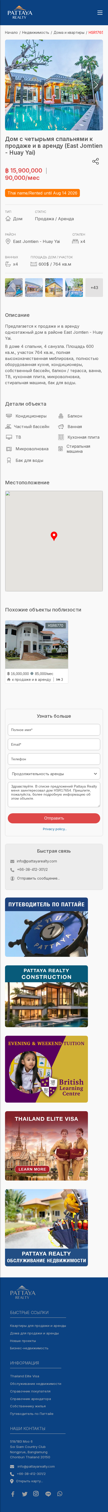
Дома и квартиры (68, 32)
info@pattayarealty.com (37, 861)
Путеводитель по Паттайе (31, 1414)
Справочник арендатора (30, 1399)
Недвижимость (35, 32)
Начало (11, 32)
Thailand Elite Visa (24, 1376)
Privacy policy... (55, 829)
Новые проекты (23, 1341)
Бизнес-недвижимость (29, 1348)
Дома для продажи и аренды (34, 1333)
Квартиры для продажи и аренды (38, 1326)
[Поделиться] (95, 161)
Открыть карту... (29, 1481)
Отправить (54, 818)
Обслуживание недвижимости (35, 1384)
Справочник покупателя (30, 1391)
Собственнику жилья (28, 1406)
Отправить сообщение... (38, 878)
